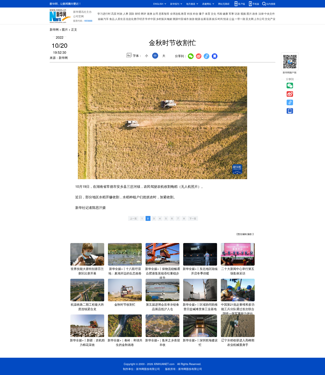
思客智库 (164, 13)
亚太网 (250, 19)
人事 (125, 13)
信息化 (130, 19)
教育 (183, 13)
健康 (225, 13)
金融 (100, 19)
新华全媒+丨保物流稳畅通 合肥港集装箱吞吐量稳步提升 (162, 273)
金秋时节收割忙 (124, 304)
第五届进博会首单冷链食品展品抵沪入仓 (162, 306)
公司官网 (78, 16)
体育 (207, 13)
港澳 (149, 13)
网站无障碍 (223, 3)
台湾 (155, 13)
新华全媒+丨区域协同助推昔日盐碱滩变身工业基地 (200, 306)
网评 (143, 13)
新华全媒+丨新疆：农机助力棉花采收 (87, 342)
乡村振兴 (161, 19)
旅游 (191, 19)
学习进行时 (104, 13)
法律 (261, 13)
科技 (189, 13)
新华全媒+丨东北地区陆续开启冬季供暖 (200, 271)
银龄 (169, 19)
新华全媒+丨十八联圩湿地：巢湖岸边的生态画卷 (124, 271)
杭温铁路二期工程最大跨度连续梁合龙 (87, 306)
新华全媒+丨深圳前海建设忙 (200, 342)
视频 (243, 13)
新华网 (54, 29)
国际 (131, 13)
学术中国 (150, 19)
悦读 (226, 19)
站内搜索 (270, 3)
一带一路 (240, 19)
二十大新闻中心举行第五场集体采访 (237, 271)
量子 (201, 13)
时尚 (220, 19)
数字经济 (139, 19)
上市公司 (259, 19)
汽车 (106, 19)
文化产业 (270, 19)
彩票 (209, 19)
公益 (231, 19)
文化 (213, 13)
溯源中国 (178, 19)
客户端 (241, 3)
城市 (186, 19)
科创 (195, 13)
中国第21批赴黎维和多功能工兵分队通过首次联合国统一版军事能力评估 (237, 309)
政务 (255, 13)
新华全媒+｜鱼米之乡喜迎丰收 (162, 342)
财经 (137, 13)
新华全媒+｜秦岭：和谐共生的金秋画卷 (125, 342)
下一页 (192, 218)
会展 (203, 19)
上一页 (133, 218)
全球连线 (175, 13)
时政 (119, 13)
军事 (231, 13)
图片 (249, 13)
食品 (112, 19)
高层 (113, 13)
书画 (219, 13)
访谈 (237, 13)
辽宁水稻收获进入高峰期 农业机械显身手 (237, 342)
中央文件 (269, 13)
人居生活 (120, 19)
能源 (197, 19)
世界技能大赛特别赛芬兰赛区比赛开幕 (87, 271)
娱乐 (214, 19)
